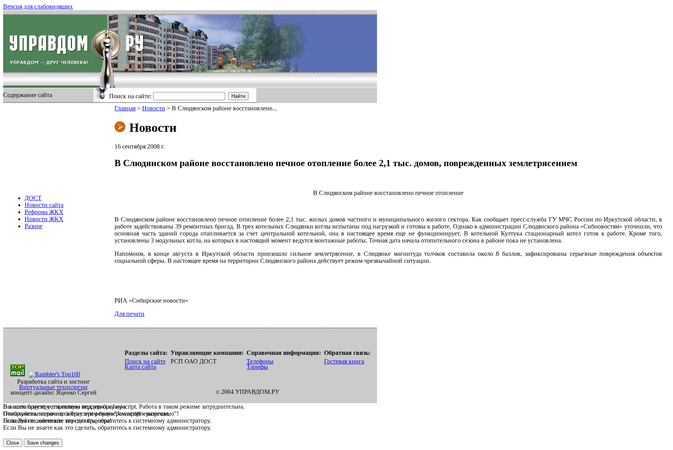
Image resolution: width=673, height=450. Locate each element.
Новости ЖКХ (44, 219)
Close (12, 443)
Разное (33, 226)
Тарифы (257, 366)
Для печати (129, 313)
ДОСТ (33, 198)
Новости (153, 108)
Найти (238, 96)
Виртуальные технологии (53, 387)
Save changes (43, 443)
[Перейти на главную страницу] (55, 43)
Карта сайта (140, 366)
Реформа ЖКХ (44, 212)
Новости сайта (44, 205)
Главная (125, 108)
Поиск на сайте (145, 361)
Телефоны (260, 361)
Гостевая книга (344, 361)
